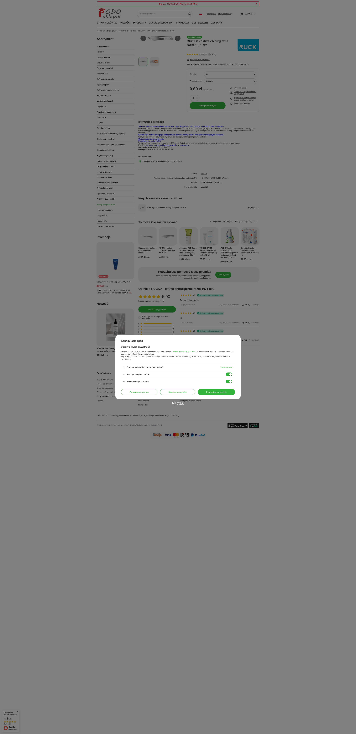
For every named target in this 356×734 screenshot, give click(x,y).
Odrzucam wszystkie (178, 392)
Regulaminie (217, 356)
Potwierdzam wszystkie (216, 392)
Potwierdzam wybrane (139, 392)
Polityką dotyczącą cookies (184, 351)
